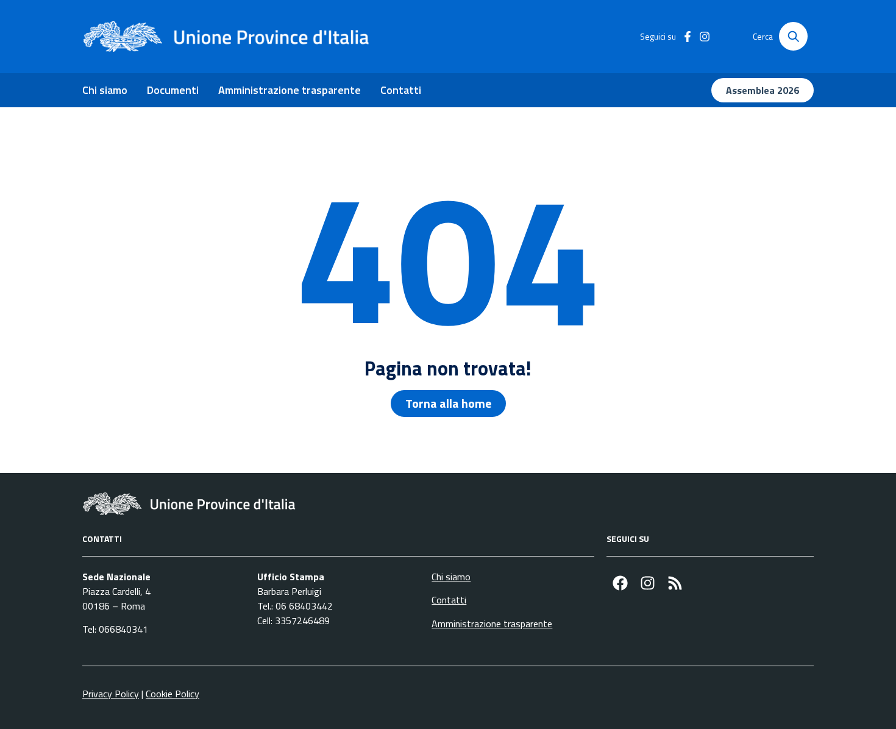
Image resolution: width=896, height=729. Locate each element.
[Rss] (675, 583)
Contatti (400, 90)
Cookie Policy (172, 693)
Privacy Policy (110, 693)
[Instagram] (647, 583)
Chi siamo (104, 90)
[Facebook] (620, 583)
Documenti (173, 90)
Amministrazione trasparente (289, 90)
